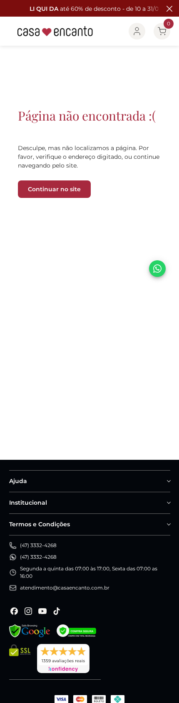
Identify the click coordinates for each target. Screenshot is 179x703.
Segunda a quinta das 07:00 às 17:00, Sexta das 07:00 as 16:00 (88, 572)
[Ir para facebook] (14, 611)
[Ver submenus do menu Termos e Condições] (168, 524)
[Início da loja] (55, 31)
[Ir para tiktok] (57, 611)
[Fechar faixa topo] (168, 9)
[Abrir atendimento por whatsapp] (157, 268)
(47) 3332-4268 (38, 545)
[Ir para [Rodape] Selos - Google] (29, 630)
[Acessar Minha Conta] (137, 31)
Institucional (28, 502)
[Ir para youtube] (42, 611)
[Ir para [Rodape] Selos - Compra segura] (76, 630)
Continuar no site (54, 189)
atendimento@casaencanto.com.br (64, 588)
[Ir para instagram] (28, 611)
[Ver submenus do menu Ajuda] (168, 481)
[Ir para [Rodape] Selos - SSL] (19, 658)
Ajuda (18, 481)
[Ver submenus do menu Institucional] (168, 502)
